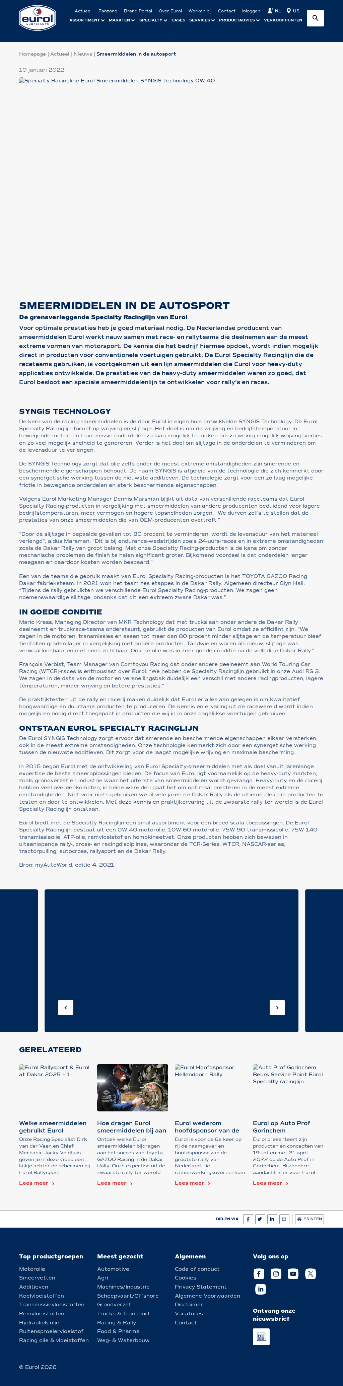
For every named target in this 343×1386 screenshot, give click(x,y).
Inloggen (251, 11)
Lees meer (33, 1183)
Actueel (59, 54)
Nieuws (83, 54)
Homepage (32, 54)
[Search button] (315, 18)
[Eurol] (41, 18)
